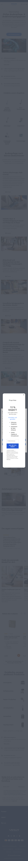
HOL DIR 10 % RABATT (12, 446)
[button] (23, 394)
